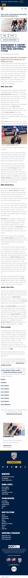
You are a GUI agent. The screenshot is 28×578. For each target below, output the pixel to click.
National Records (5, 494)
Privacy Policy (10, 555)
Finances (3, 520)
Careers (3, 527)
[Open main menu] (25, 8)
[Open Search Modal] (22, 9)
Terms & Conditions (16, 555)
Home (2, 14)
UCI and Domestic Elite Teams (7, 492)
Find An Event (4, 490)
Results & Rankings (5, 487)
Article (7, 14)
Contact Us (14, 462)
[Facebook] (7, 467)
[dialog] (5, 577)
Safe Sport (10, 1)
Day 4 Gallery (5, 395)
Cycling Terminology (5, 502)
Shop (21, 1)
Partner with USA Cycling (6, 537)
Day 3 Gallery (5, 392)
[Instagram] (3, 467)
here (11, 348)
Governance (4, 522)
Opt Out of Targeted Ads (6, 539)
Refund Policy (4, 528)
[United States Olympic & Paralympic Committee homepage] (14, 561)
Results (3, 379)
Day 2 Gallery (5, 388)
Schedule (3, 382)
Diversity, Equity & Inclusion (7, 523)
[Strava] (25, 467)
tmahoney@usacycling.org (14, 414)
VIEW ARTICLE (7, 445)
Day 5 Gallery (5, 398)
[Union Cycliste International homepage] (14, 546)
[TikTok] (21, 467)
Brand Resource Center (6, 535)
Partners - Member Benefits (7, 480)
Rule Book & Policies (5, 504)
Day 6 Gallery (5, 401)
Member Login (4, 1)
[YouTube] (16, 467)
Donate (4, 4)
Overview (3, 515)
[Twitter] (12, 467)
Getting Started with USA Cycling (8, 476)
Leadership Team (5, 516)
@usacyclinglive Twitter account (10, 370)
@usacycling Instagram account (12, 372)
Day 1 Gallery (5, 385)
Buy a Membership (5, 478)
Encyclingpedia (4, 501)
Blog (2, 508)
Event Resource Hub (5, 489)
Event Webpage (5, 404)
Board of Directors (5, 518)
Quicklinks (16, 1)
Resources (4, 506)
